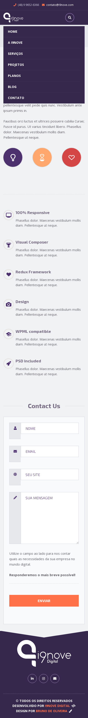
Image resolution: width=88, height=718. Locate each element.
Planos (14, 76)
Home (12, 31)
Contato (16, 98)
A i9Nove (15, 42)
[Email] (54, 678)
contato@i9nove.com (60, 5)
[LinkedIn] (32, 678)
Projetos (16, 64)
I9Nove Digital (57, 706)
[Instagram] (43, 678)
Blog (12, 87)
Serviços (15, 53)
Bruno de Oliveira (51, 711)
